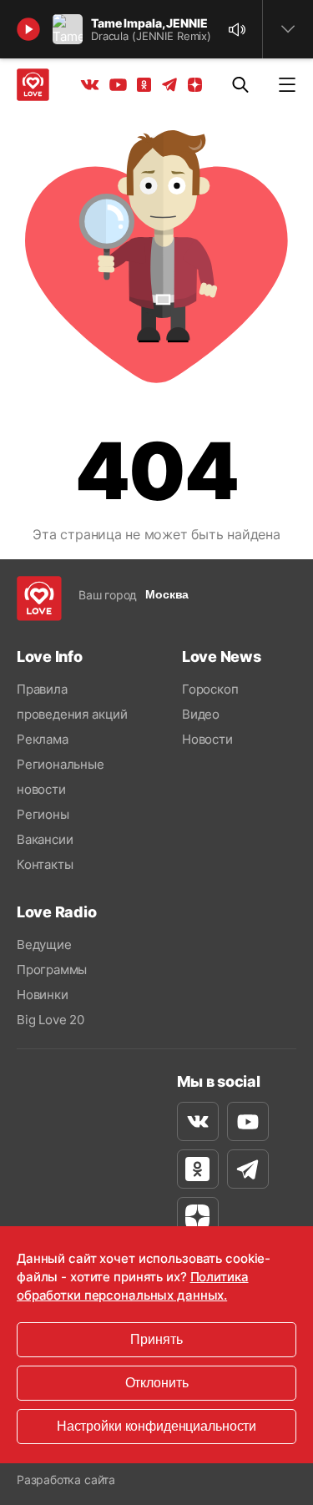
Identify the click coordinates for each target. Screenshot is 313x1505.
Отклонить (157, 1383)
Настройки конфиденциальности (156, 1426)
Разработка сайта (66, 1479)
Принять (156, 1339)
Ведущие (44, 944)
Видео (201, 714)
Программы (52, 969)
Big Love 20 (50, 1020)
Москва (167, 594)
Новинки (42, 994)
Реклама (42, 739)
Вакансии (45, 839)
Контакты (45, 864)
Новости (207, 739)
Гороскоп (210, 689)
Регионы (43, 814)
